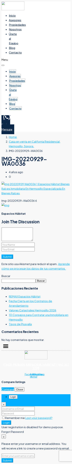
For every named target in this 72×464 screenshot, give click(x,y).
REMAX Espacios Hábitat (24, 296)
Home (13, 137)
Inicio (12, 15)
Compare (7, 389)
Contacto (15, 52)
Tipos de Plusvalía (20, 324)
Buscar (5, 276)
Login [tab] (13, 397)
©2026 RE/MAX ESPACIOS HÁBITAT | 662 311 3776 (36, 366)
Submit (7, 256)
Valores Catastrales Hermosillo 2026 (32, 310)
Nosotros (15, 29)
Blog (12, 47)
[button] (5, 346)
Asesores (15, 20)
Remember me (15, 418)
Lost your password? (38, 418)
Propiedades (17, 24)
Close (19, 389)
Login (6, 422)
